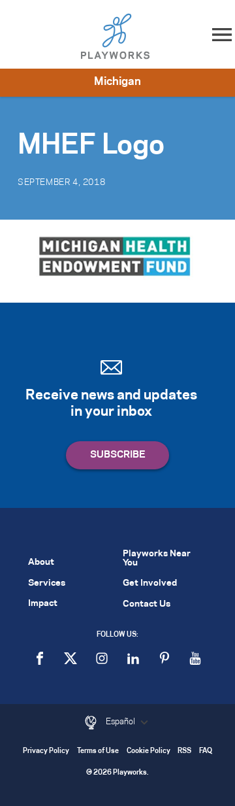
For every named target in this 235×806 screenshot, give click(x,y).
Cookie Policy (148, 751)
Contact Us (146, 604)
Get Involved (150, 583)
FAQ (205, 751)
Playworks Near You (157, 558)
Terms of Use (98, 751)
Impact (42, 603)
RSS (184, 751)
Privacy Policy (46, 751)
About (41, 562)
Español (121, 722)
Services (46, 583)
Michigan (117, 81)
